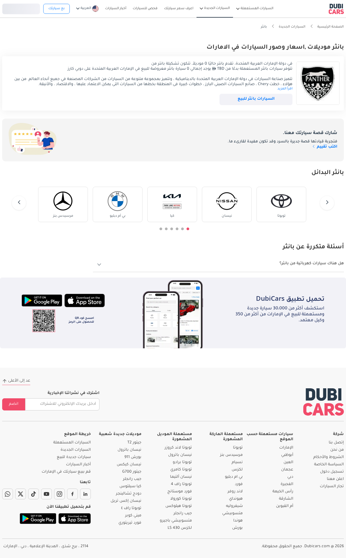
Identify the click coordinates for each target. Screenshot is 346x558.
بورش (237, 528)
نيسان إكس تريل (126, 501)
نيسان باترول (180, 455)
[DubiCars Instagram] (59, 494)
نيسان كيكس (129, 465)
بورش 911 (132, 457)
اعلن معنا (335, 479)
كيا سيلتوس (130, 487)
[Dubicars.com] (323, 402)
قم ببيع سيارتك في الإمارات (66, 472)
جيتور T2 (134, 443)
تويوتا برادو (182, 462)
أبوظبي (287, 455)
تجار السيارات (332, 487)
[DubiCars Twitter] (20, 494)
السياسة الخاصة (329, 465)
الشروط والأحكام (328, 457)
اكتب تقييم (326, 147)
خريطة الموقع (77, 434)
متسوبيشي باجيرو (176, 521)
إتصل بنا (336, 443)
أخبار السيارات (78, 465)
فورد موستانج (179, 492)
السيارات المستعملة (72, 443)
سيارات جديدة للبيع (74, 457)
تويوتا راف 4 (181, 484)
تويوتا (238, 448)
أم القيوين (284, 506)
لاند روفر (235, 492)
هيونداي (236, 499)
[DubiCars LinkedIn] (85, 494)
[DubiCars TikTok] (33, 494)
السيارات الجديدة (76, 450)
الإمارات (286, 448)
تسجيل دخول (21, 8)
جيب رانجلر (183, 514)
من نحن (337, 450)
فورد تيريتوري (129, 523)
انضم (13, 404)
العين (288, 462)
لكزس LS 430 (180, 528)
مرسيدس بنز (231, 455)
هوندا (238, 521)
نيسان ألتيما (181, 477)
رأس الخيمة (282, 492)
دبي (290, 477)
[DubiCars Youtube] (46, 494)
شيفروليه (234, 506)
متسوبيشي (232, 514)
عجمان (287, 470)
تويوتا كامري (181, 470)
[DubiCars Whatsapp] (7, 494)
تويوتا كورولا (181, 499)
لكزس (237, 470)
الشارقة (286, 499)
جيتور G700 (131, 472)
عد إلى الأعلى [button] (19, 381)
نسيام (237, 462)
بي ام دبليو (234, 477)
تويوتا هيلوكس (178, 506)
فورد (239, 484)
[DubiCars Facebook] (72, 494)
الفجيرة (287, 484)
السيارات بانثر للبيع (256, 99)
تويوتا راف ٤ (131, 508)
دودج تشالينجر (128, 494)
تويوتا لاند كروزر (178, 448)
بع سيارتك (56, 9)
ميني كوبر (133, 516)
